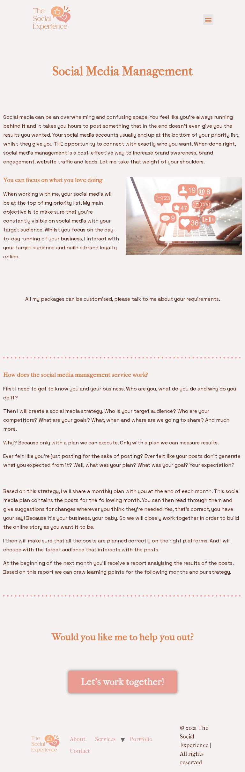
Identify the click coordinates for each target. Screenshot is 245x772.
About (77, 739)
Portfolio (141, 739)
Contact (80, 751)
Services (105, 739)
